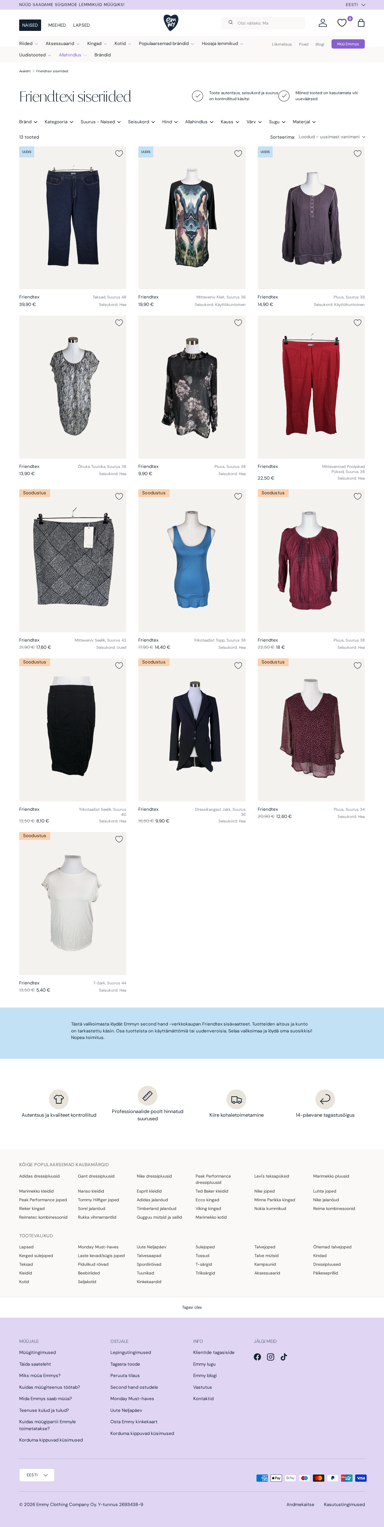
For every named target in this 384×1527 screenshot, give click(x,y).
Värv (251, 122)
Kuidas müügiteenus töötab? (49, 1387)
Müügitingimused (37, 1352)
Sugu (274, 122)
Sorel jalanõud (91, 1208)
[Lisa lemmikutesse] (119, 153)
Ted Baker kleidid (212, 1191)
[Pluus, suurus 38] (311, 217)
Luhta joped (324, 1191)
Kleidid (25, 1273)
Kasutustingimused (344, 1505)
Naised (30, 25)
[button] (361, 22)
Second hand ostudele (134, 1387)
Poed (303, 44)
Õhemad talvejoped (332, 1247)
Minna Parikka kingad (274, 1199)
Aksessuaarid (60, 43)
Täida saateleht (35, 1364)
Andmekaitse (300, 1505)
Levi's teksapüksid (271, 1176)
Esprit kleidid (149, 1191)
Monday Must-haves (98, 1247)
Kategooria (56, 122)
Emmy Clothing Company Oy (66, 1505)
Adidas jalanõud (152, 1199)
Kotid (120, 43)
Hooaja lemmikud (220, 43)
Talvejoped (264, 1247)
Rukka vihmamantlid (97, 1217)
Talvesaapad (149, 1255)
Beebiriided (89, 1273)
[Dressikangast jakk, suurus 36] (191, 729)
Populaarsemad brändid (164, 43)
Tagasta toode (125, 1364)
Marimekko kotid (211, 1217)
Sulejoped (205, 1247)
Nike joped (264, 1191)
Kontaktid (203, 1399)
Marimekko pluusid (331, 1176)
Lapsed (81, 25)
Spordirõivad (149, 1264)
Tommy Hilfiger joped (98, 1199)
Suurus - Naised (98, 122)
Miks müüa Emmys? (40, 1376)
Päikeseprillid (325, 1273)
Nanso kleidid (91, 1191)
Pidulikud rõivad (93, 1264)
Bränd (25, 122)
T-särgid (204, 1264)
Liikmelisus (282, 44)
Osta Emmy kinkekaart (134, 1422)
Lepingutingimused (130, 1352)
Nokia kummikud (270, 1208)
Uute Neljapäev (151, 1247)
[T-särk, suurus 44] (72, 903)
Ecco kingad (207, 1199)
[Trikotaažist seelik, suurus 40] (72, 729)
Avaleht (25, 71)
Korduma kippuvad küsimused (51, 1440)
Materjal (301, 122)
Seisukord (138, 122)
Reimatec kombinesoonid (43, 1217)
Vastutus (202, 1387)
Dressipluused (327, 1264)
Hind (167, 122)
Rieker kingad (32, 1208)
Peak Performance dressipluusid (213, 1179)
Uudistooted (32, 55)
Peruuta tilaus (125, 1376)
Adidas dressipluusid (39, 1176)
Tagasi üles (192, 1307)
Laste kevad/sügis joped (101, 1255)
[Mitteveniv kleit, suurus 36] (191, 217)
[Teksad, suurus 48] (72, 217)
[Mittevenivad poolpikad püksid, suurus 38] (311, 387)
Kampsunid (265, 1264)
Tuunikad (145, 1273)
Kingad (94, 43)
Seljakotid (87, 1281)
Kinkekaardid (149, 1281)
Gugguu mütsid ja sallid (159, 1217)
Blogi (320, 44)
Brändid (102, 55)
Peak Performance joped (43, 1199)
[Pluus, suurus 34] (311, 729)
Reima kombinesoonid (334, 1208)
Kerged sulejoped (36, 1255)
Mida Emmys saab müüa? (45, 1399)
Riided (25, 43)
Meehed (57, 25)
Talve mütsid (266, 1255)
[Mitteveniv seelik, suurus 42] (72, 560)
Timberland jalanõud (156, 1208)
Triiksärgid (205, 1273)
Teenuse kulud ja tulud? (44, 1410)
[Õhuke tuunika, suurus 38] (72, 387)
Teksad (26, 1264)
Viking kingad (208, 1208)
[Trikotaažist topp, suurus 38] (191, 560)
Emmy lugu (204, 1364)
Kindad (320, 1255)
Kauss (227, 122)
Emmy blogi (205, 1376)
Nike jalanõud (326, 1199)
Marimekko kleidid (36, 1191)
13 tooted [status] (29, 137)
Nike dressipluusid (154, 1176)
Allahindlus (70, 55)
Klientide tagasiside (214, 1352)
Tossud (202, 1255)
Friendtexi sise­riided (52, 71)
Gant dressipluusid (96, 1176)
